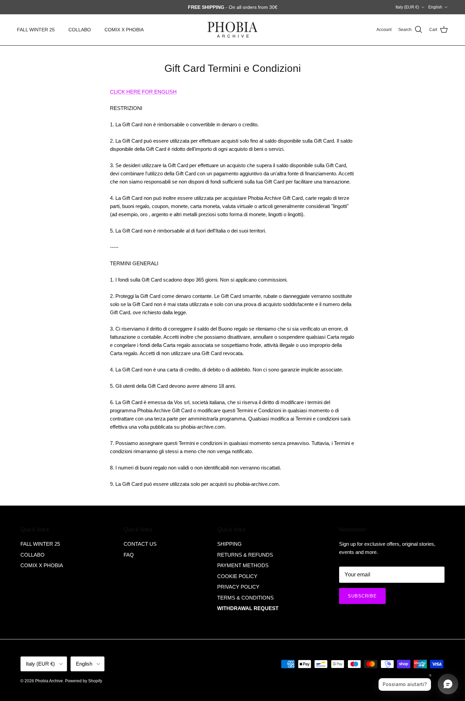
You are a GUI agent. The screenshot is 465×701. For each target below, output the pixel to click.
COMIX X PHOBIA (124, 29)
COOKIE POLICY (237, 576)
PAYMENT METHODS (243, 565)
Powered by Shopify (83, 681)
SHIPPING (229, 544)
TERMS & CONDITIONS (245, 598)
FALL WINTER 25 (36, 29)
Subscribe (362, 596)
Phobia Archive (49, 681)
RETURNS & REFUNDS (245, 555)
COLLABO (79, 29)
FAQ (129, 555)
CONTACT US (140, 544)
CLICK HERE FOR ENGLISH (143, 92)
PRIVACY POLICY (238, 587)
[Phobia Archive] (232, 29)
